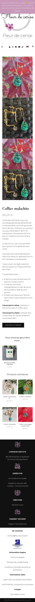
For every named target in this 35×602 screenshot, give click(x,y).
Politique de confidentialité (17, 562)
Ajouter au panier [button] (9, 352)
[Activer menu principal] (2, 47)
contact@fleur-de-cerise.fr (17, 536)
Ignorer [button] (18, 11)
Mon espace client (17, 594)
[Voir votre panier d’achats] (27, 47)
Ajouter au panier (13, 325)
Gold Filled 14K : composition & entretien (17, 584)
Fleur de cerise (17, 35)
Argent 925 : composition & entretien (17, 580)
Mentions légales (17, 557)
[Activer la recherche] (33, 46)
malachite (24, 220)
